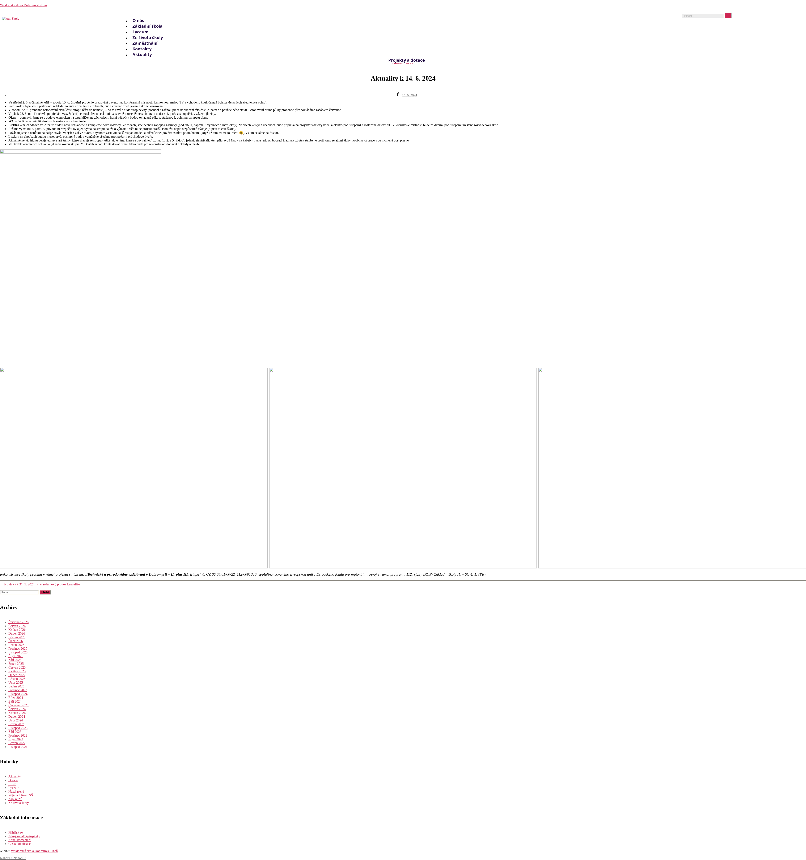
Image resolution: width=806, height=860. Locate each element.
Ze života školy (18, 803)
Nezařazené (16, 791)
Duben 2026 (16, 633)
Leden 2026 (16, 645)
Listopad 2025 (17, 652)
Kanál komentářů (19, 840)
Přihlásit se (15, 832)
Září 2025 (14, 660)
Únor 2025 (15, 682)
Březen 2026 (16, 637)
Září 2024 (14, 701)
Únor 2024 (15, 720)
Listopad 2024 (17, 694)
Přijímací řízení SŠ (20, 795)
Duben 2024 (16, 716)
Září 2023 (14, 731)
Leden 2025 (16, 686)
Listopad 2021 (17, 747)
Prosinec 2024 (17, 690)
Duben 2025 (16, 675)
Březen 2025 (16, 679)
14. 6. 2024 (409, 95)
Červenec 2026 (18, 622)
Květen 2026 (17, 629)
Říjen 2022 (15, 739)
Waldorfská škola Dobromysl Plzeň (23, 5)
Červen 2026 (17, 626)
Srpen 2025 (16, 663)
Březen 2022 (16, 743)
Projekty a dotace (406, 60)
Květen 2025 (17, 671)
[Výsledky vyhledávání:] (20, 592)
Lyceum (13, 787)
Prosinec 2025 (17, 648)
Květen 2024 (17, 713)
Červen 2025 (17, 667)
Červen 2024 (17, 709)
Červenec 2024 (18, 705)
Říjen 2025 (15, 656)
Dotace (13, 780)
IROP (12, 784)
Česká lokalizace (19, 844)
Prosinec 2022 (17, 735)
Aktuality (142, 54)
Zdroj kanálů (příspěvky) (24, 836)
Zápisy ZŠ (15, 799)
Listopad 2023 (17, 728)
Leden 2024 (16, 724)
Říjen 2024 (15, 697)
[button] (400, 12)
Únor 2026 (15, 641)
